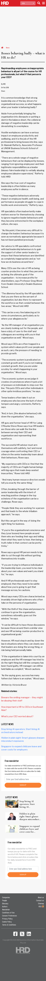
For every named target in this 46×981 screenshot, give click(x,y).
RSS (40, 906)
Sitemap (41, 903)
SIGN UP (23, 785)
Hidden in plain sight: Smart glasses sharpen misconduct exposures (29, 816)
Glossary (5, 903)
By (3, 84)
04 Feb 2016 (5, 87)
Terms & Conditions (9, 924)
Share (3, 91)
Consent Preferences (9, 915)
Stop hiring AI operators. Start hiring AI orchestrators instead (29, 804)
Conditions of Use (8, 912)
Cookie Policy (7, 921)
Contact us (40, 900)
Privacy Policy (7, 918)
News (8, 47)
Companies (6, 897)
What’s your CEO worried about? (17, 716)
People (4, 900)
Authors (4, 906)
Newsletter (6, 909)
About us (41, 897)
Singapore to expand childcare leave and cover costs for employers (29, 829)
